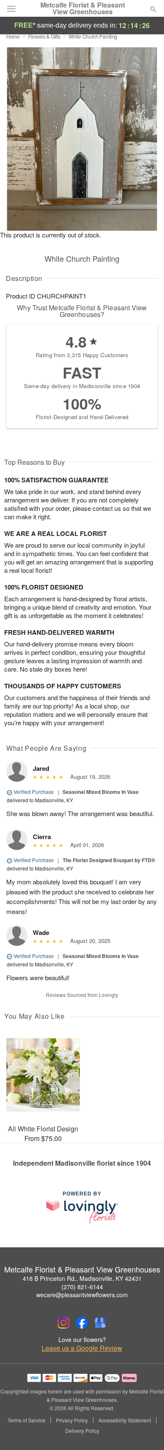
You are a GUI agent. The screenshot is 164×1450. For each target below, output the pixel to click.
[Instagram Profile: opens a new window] (63, 1323)
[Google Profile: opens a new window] (100, 1323)
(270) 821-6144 (82, 1287)
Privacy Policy (72, 1420)
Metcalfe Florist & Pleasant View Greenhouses (82, 8)
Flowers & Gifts (44, 36)
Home (13, 36)
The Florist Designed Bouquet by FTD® (109, 860)
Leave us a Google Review (82, 1348)
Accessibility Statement (124, 1420)
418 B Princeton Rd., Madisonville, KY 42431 (82, 1278)
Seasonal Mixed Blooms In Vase (101, 792)
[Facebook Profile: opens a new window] (82, 1323)
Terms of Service (26, 1420)
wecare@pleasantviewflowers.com (82, 1294)
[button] (146, 1431)
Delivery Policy (82, 1430)
